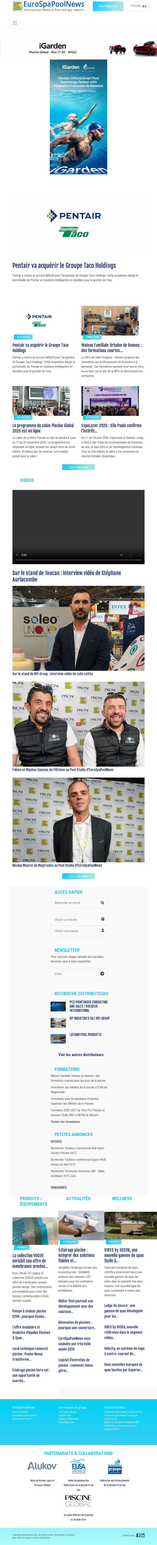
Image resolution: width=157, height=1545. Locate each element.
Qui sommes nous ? (22, 1418)
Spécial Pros (64, 1415)
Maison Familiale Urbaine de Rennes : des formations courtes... (111, 348)
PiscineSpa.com (66, 1422)
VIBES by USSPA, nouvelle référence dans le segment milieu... (123, 1332)
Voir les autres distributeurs (81, 1054)
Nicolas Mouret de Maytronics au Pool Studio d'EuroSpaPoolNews (57, 865)
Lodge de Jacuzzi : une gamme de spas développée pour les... (123, 1310)
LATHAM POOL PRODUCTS (85, 1034)
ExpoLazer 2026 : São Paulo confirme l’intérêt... (111, 428)
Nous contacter (20, 1411)
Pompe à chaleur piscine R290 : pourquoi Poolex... (29, 1314)
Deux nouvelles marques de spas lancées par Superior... (123, 1367)
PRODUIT (22, 1247)
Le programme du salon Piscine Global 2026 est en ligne (78, 265)
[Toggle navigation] (15, 23)
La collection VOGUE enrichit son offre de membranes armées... (30, 1261)
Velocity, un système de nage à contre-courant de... (124, 1351)
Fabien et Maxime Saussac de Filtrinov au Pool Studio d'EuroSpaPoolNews (63, 770)
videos (27, 480)
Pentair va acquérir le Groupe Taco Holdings (40, 348)
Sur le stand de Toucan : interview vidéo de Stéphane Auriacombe (66, 576)
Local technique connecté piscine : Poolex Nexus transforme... (30, 1354)
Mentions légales (24, 1538)
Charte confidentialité (41, 1538)
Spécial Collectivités (68, 1418)
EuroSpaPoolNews (67, 1411)
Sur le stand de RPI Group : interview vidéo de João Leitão (52, 674)
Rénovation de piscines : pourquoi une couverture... (77, 1325)
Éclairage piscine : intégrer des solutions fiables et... (76, 1255)
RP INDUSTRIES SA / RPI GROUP (90, 1018)
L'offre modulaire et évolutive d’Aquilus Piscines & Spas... (31, 1332)
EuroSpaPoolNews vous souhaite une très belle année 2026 (74, 1343)
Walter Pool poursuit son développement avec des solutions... (75, 1306)
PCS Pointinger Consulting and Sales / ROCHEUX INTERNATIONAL (89, 1006)
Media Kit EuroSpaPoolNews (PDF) (121, 1422)
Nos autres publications (24, 1415)
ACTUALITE (23, 336)
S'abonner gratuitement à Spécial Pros (123, 1411)
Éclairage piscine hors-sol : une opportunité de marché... (31, 1375)
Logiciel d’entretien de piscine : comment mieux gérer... (75, 1365)
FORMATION (92, 336)
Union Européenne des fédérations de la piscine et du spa (78, 1485)
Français (136, 5)
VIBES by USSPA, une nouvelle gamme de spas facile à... (124, 1255)
